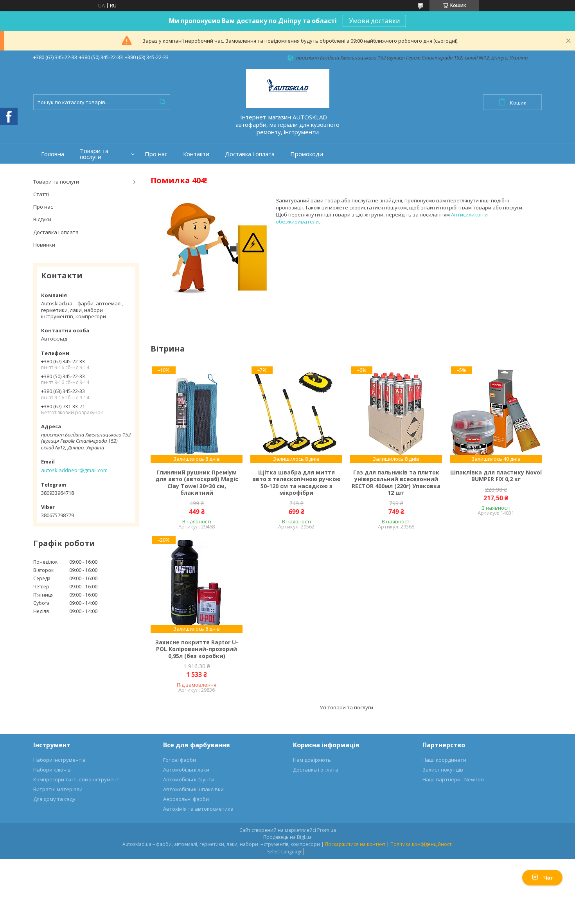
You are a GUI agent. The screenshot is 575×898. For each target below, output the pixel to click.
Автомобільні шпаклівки (193, 789)
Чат (548, 878)
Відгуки (42, 219)
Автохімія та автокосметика (198, 808)
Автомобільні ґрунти (188, 779)
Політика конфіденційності (421, 844)
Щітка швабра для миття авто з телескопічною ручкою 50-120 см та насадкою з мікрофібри (296, 482)
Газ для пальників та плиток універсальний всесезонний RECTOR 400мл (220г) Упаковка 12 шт (396, 482)
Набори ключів (52, 769)
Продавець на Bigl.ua (287, 837)
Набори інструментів (59, 759)
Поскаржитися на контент (355, 844)
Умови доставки (374, 20)
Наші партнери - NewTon (453, 779)
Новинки (44, 244)
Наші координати (444, 759)
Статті (41, 194)
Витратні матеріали (58, 789)
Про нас (156, 154)
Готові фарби (179, 759)
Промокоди (306, 154)
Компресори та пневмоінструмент (76, 779)
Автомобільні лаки (186, 769)
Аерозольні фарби (186, 798)
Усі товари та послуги (346, 707)
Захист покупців (442, 769)
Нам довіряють (312, 759)
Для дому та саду (54, 798)
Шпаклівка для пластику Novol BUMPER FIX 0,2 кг (496, 476)
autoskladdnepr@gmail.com (74, 470)
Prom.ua (326, 830)
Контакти (196, 154)
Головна (52, 154)
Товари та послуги (94, 154)
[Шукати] (162, 102)
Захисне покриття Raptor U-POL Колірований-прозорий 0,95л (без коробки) (196, 649)
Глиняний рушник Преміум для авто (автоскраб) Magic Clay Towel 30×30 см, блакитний (196, 482)
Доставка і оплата (250, 154)
